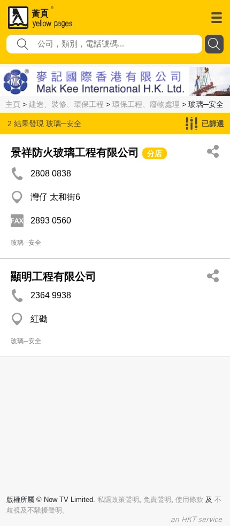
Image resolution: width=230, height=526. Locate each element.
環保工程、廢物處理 (146, 104)
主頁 (12, 104)
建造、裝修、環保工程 (66, 104)
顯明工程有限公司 (53, 276)
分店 (154, 153)
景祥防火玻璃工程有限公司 (75, 152)
